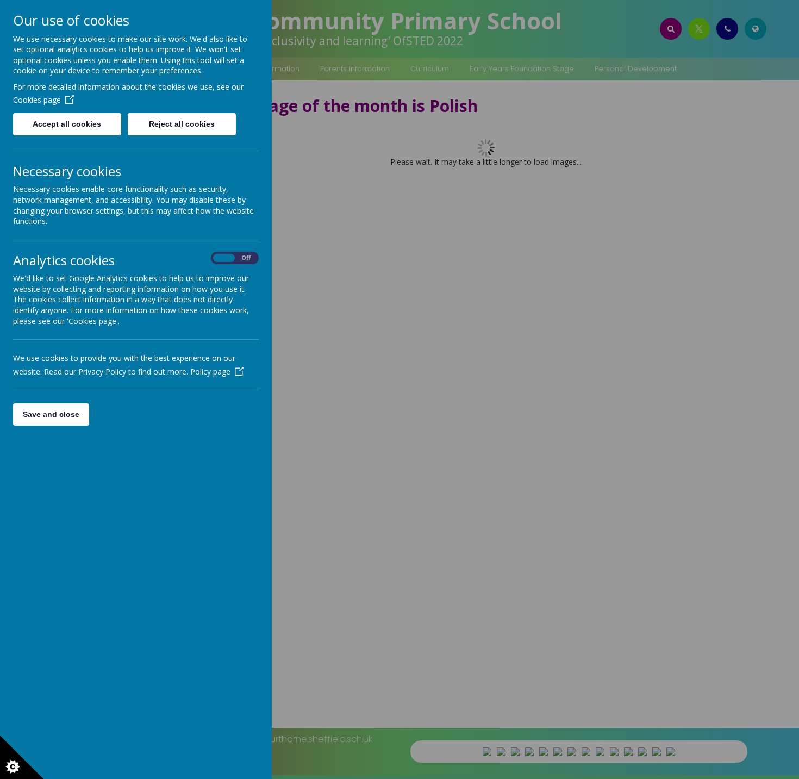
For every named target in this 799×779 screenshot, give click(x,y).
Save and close (51, 414)
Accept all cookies (67, 124)
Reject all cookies (182, 124)
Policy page (210, 371)
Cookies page (37, 100)
